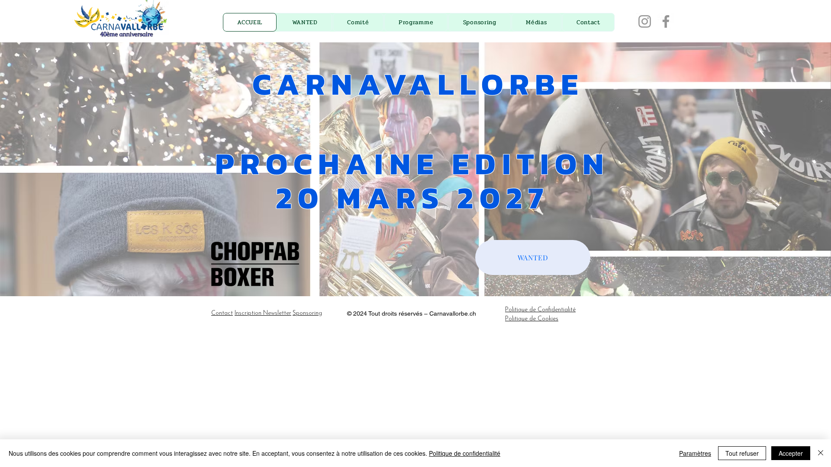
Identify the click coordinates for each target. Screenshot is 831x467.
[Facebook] (665, 21)
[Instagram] (644, 21)
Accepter (791, 453)
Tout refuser (742, 453)
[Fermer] (820, 453)
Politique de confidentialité (464, 453)
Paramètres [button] (695, 453)
